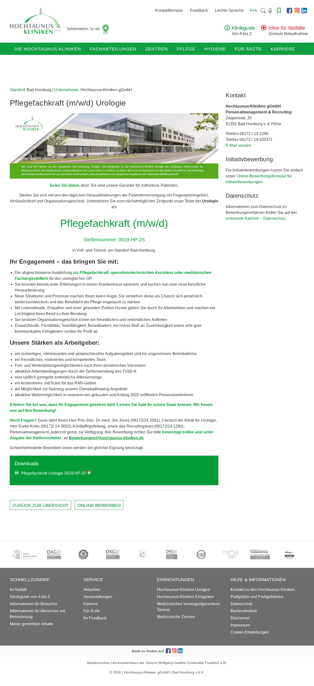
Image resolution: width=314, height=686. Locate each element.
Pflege (186, 49)
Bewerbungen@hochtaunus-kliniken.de (106, 438)
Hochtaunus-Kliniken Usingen (183, 590)
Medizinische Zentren (176, 617)
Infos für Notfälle (286, 28)
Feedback (199, 10)
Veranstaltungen (97, 597)
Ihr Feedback (94, 618)
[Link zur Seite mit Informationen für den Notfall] (263, 29)
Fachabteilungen (113, 49)
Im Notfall (18, 590)
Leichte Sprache (229, 10)
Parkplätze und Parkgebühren (257, 597)
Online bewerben (99, 505)
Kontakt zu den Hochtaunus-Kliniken (263, 590)
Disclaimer (240, 618)
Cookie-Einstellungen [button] (250, 632)
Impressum (240, 625)
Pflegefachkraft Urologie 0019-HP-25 (53, 473)
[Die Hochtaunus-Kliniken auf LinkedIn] (304, 10)
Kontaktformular (169, 10)
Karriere (283, 49)
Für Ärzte (248, 49)
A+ (254, 10)
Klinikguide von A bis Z (30, 597)
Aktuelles (91, 590)
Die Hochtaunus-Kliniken (47, 49)
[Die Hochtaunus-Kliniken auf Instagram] (297, 10)
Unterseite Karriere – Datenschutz (255, 218)
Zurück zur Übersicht (40, 505)
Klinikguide (243, 28)
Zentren (156, 49)
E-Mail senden (238, 145)
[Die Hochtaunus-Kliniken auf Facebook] (289, 10)
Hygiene (215, 49)
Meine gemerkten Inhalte (31, 624)
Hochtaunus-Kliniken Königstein (185, 597)
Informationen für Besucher (33, 604)
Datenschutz (242, 604)
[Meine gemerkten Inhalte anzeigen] (279, 10)
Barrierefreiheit (244, 611)
